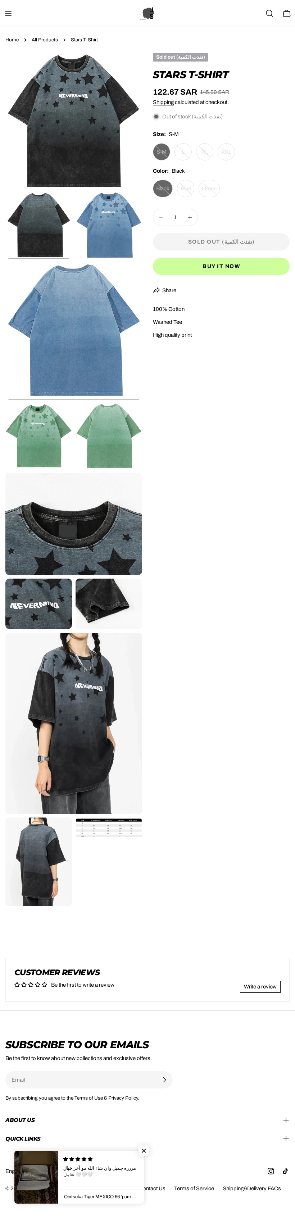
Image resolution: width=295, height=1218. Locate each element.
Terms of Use (88, 1098)
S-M (163, 154)
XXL (228, 154)
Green (211, 191)
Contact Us (152, 1188)
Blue (187, 191)
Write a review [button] (260, 987)
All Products (45, 39)
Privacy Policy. (123, 1098)
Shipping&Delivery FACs (252, 1188)
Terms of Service (194, 1188)
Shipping (163, 102)
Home (12, 39)
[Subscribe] (164, 1079)
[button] (144, 1150)
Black (164, 191)
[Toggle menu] (8, 13)
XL (207, 154)
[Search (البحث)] (269, 13)
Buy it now (221, 266)
